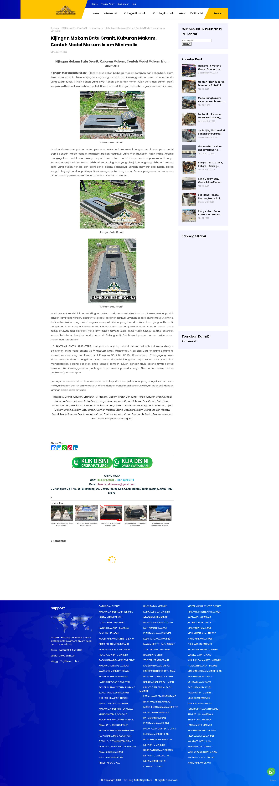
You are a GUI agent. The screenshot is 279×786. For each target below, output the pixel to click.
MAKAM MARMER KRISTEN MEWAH (116, 708)
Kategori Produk (135, 13)
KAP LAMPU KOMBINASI (199, 617)
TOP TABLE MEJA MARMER (156, 649)
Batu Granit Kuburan (70, 396)
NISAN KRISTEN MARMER (111, 752)
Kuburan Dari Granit (144, 401)
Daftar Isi (196, 13)
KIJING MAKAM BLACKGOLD (113, 714)
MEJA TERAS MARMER (198, 698)
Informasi (110, 13)
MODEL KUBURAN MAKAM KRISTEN (160, 707)
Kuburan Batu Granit (85, 401)
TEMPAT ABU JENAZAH (199, 719)
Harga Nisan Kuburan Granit (115, 401)
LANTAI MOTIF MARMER (155, 628)
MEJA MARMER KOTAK (154, 761)
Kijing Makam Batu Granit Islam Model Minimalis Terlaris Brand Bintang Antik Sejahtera (209, 180)
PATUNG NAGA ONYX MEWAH (114, 681)
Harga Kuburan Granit (150, 396)
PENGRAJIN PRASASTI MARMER (203, 708)
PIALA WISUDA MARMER (199, 644)
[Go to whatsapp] (271, 772)
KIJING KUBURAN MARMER (156, 611)
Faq (134, 4)
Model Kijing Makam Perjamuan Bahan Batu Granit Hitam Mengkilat (211, 99)
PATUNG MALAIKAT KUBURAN (113, 628)
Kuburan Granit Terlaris (99, 414)
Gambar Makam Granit (137, 409)
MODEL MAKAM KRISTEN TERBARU (116, 638)
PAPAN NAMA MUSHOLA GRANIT (115, 735)
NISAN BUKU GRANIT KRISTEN (158, 676)
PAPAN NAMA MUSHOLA (199, 676)
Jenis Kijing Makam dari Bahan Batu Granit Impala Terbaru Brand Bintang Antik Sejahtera (211, 132)
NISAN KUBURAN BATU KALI (156, 701)
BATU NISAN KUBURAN (154, 717)
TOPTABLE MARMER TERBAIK (113, 698)
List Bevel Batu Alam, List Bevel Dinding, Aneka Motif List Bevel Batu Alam (210, 148)
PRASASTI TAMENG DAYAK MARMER (117, 746)
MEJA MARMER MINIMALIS (156, 712)
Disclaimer (123, 4)
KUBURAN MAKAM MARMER (157, 633)
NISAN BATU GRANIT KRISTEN (158, 750)
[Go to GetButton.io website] (271, 780)
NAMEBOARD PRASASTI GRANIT (159, 681)
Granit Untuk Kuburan (83, 405)
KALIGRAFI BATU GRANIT (200, 692)
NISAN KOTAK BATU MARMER (113, 703)
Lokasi (182, 13)
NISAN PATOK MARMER (155, 606)
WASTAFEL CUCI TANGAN (200, 757)
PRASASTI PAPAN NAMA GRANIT (115, 649)
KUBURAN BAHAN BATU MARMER (204, 660)
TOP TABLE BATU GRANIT (156, 660)
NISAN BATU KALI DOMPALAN (113, 725)
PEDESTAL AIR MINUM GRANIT (113, 644)
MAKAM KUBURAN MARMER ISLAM (204, 671)
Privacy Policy (107, 4)
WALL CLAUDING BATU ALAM (202, 752)
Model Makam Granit (72, 414)
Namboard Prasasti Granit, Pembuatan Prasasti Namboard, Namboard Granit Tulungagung (210, 67)
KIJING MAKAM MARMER (199, 638)
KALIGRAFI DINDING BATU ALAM (159, 671)
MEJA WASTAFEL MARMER (201, 735)
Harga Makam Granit (153, 405)
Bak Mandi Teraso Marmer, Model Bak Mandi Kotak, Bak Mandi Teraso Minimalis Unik (209, 196)
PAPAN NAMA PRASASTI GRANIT (159, 696)
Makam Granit (105, 405)
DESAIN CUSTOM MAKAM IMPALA (115, 741)
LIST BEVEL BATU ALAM (199, 681)
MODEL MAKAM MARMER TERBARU (116, 719)
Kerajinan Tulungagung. (119, 418)
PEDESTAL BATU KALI (109, 762)
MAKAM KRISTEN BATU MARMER (203, 611)
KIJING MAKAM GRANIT (199, 762)
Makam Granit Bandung (122, 396)
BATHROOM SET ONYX (199, 622)
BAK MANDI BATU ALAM (110, 757)
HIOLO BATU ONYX (152, 654)
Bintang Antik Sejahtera (138, 780)
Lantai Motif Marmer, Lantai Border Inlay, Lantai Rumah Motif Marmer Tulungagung (211, 116)
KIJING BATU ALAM (152, 766)
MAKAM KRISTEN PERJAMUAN (113, 665)
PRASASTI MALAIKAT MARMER (202, 665)
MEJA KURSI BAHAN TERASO (201, 633)
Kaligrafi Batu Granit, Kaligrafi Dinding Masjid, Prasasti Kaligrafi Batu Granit (210, 164)
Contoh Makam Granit (109, 409)
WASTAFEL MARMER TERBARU (113, 671)
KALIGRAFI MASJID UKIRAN (156, 665)
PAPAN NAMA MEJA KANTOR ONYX (116, 660)
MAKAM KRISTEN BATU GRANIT (159, 644)
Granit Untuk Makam (95, 396)
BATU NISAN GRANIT (109, 606)
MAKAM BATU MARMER (199, 628)
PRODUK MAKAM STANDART (74, 28)
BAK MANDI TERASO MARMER (202, 649)
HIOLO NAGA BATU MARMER (113, 654)
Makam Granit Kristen (127, 405)
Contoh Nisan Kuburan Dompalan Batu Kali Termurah (211, 83)
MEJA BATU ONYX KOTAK (156, 755)
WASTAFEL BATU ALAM (199, 654)
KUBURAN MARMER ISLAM (156, 734)
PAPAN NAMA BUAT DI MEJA (201, 730)
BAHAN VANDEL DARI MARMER (113, 692)
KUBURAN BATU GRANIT (199, 703)
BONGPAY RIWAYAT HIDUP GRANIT (116, 687)
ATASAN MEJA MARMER (155, 617)
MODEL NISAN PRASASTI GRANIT (204, 606)
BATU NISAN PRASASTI (199, 687)
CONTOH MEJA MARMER (111, 622)
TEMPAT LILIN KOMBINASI (200, 714)
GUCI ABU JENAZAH (108, 633)
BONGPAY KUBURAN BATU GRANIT (116, 730)
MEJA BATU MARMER (154, 744)
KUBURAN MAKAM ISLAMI (156, 723)
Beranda (55, 28)
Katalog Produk (163, 13)
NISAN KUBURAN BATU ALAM (157, 739)
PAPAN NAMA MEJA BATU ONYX (159, 728)
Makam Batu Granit (83, 409)
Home (95, 4)
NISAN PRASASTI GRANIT (200, 746)
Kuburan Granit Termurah (129, 414)
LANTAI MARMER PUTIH (110, 617)
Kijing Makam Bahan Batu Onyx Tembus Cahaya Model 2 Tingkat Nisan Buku (209, 212)
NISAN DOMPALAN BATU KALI (158, 622)
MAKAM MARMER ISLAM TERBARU (115, 611)
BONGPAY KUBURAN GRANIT (113, 676)
